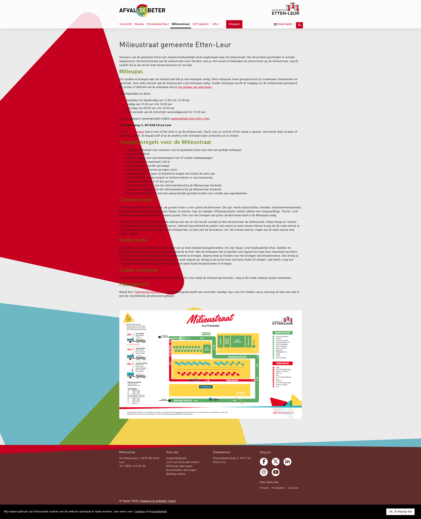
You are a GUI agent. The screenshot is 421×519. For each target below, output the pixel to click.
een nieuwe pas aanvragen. (195, 87)
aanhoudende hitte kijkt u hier (190, 119)
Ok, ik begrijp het (400, 511)
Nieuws (139, 24)
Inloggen (234, 24)
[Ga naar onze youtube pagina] (276, 472)
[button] (157, 24)
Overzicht (125, 24)
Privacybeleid (158, 511)
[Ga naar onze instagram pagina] (264, 472)
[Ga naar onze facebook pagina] (264, 462)
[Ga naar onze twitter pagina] (276, 462)
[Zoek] (299, 25)
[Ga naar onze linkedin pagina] (287, 462)
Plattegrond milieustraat (150, 292)
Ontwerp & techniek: (158, 501)
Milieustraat (181, 24)
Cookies (140, 511)
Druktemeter (136, 132)
